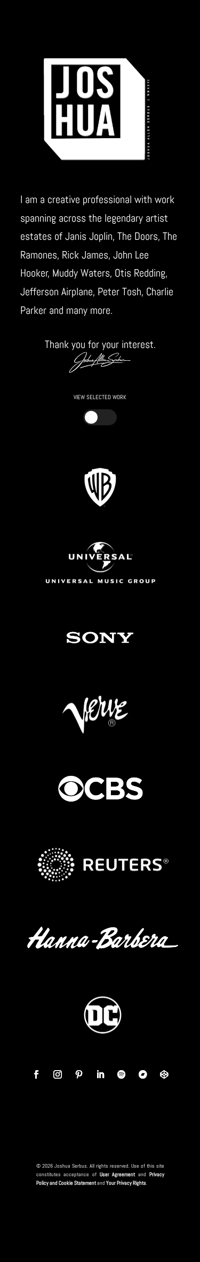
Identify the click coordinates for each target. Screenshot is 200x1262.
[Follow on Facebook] (36, 1074)
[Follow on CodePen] (164, 1074)
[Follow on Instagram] (57, 1074)
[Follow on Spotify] (121, 1074)
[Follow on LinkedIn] (100, 1074)
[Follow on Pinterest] (78, 1074)
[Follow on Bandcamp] (142, 1074)
